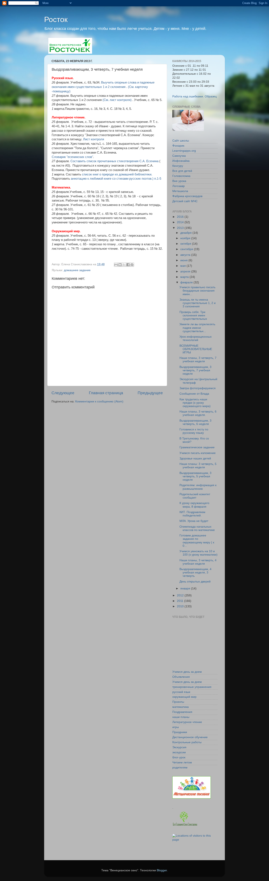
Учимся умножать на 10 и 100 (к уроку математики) (198, 553)
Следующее (62, 393)
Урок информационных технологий (195, 338)
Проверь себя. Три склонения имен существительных (193, 315)
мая (183, 265)
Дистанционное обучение (190, 737)
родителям (179, 767)
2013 (181, 228)
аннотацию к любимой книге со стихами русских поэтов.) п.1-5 (116, 178)
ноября (185, 238)
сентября (187, 249)
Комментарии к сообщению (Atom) (99, 401)
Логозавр (178, 186)
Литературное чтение (187, 722)
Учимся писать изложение (197, 453)
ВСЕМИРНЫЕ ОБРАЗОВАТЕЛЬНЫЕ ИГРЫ (195, 349)
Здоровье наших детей (195, 458)
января (185, 588)
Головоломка (181, 176)
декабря (186, 232)
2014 (181, 222)
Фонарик (178, 145)
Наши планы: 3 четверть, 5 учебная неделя (197, 465)
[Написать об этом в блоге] (120, 265)
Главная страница (106, 393)
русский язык (181, 692)
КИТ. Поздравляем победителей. (192, 514)
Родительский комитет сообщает (194, 496)
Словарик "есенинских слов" (72, 157)
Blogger (162, 870)
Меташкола (180, 191)
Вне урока (179, 181)
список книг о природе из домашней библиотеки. (117, 174)
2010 (181, 606)
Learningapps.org (184, 150)
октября (186, 243)
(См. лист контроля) (117, 100)
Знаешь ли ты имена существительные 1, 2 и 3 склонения (197, 303)
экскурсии (179, 752)
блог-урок (178, 757)
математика (180, 707)
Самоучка (179, 155)
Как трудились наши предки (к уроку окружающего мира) (195, 403)
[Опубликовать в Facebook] (128, 265)
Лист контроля (93, 139)
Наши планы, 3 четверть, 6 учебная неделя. (197, 413)
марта (185, 277)
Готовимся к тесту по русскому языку (193, 431)
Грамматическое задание (197, 447)
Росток (56, 19)
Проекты (178, 701)
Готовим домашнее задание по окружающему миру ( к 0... (196, 540)
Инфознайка (181, 160)
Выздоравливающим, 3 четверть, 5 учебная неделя (195, 476)
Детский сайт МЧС (185, 201)
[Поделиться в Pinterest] (132, 265)
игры (175, 727)
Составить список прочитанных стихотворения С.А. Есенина (114, 161)
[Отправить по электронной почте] (116, 265)
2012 (181, 595)
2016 (181, 216)
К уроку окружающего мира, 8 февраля (194, 505)
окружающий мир (184, 696)
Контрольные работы (187, 742)
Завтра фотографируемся (197, 388)
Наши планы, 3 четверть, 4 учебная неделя (197, 562)
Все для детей (182, 170)
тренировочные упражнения (191, 687)
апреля (185, 271)
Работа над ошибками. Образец (194, 96)
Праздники (179, 732)
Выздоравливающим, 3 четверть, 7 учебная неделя (195, 370)
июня (184, 260)
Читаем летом (182, 762)
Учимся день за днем (187, 671)
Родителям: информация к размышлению (197, 487)
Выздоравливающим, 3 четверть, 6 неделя (195, 422)
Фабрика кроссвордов (187, 196)
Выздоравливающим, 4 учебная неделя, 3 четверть (195, 572)
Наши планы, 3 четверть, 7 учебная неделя (197, 359)
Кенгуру (177, 165)
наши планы (180, 717)
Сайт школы (180, 140)
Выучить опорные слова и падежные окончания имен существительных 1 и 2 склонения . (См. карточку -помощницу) (103, 87)
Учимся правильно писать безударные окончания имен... (197, 291)
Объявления (181, 676)
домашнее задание (77, 270)
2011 (180, 600)
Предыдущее (150, 393)
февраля (187, 282)
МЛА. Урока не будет (193, 521)
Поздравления (182, 712)
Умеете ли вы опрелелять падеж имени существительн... (197, 328)
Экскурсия (179, 747)
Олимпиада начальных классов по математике (197, 528)
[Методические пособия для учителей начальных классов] (191, 797)
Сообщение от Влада (194, 393)
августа (185, 254)
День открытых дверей (195, 581)
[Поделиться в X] (124, 265)
